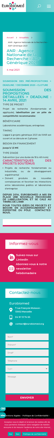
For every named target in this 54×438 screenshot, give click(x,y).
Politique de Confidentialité (35, 415)
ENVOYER (27, 397)
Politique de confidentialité (34, 434)
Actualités (24, 37)
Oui (10, 434)
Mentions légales (12, 415)
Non (18, 434)
